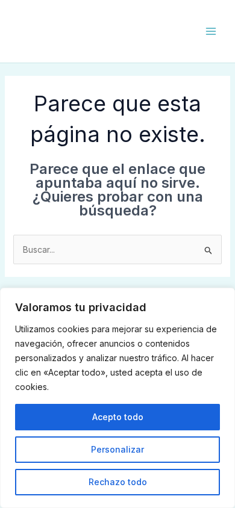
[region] (117, 398)
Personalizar (117, 449)
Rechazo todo (118, 482)
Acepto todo (117, 417)
